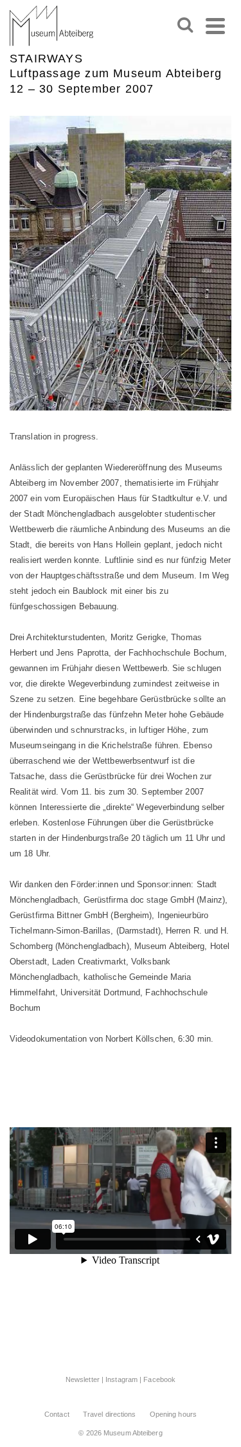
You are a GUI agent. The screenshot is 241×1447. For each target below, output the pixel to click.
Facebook (159, 1379)
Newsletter (83, 1379)
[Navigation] (215, 25)
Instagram (121, 1379)
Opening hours (173, 1414)
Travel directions (109, 1414)
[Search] (185, 25)
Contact (56, 1414)
